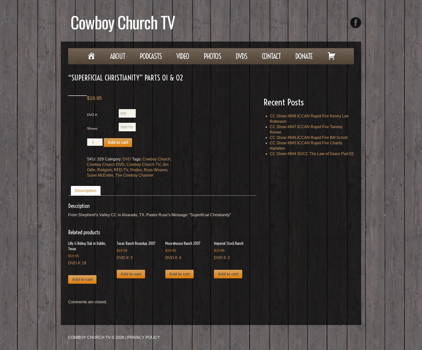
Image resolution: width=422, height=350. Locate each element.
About (114, 58)
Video (182, 56)
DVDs (241, 56)
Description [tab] (85, 191)
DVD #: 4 (182, 250)
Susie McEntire (100, 175)
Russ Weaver (155, 170)
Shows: (92, 128)
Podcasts (151, 56)
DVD (127, 159)
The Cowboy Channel (134, 175)
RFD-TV (121, 170)
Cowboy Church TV (123, 22)
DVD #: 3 (136, 250)
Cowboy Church (156, 159)
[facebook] (355, 22)
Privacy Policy (143, 337)
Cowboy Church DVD (106, 164)
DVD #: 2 (228, 250)
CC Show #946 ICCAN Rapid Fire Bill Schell (309, 137)
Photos (212, 56)
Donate (304, 56)
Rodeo (136, 170)
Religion (104, 170)
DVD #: (92, 115)
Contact (271, 56)
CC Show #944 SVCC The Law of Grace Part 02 (312, 154)
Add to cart (118, 142)
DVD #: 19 (87, 253)
